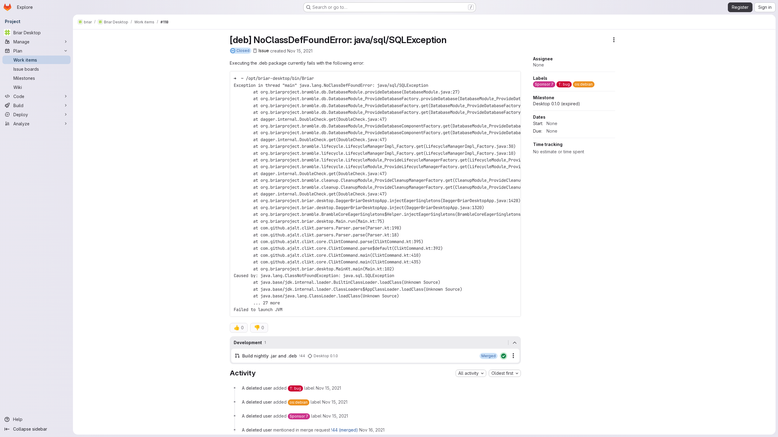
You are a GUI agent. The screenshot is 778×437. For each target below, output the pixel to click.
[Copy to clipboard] (513, 78)
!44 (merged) (344, 429)
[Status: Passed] (503, 356)
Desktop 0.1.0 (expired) (556, 103)
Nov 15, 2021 (299, 50)
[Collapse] (514, 342)
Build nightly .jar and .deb (269, 355)
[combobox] (471, 373)
